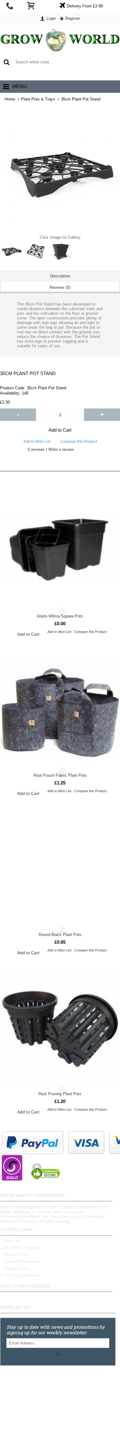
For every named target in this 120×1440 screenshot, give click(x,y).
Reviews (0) (60, 287)
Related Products (60, 464)
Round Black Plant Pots (60, 934)
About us (12, 1240)
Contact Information (21, 1261)
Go (58, 1354)
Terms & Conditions (21, 1275)
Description (60, 276)
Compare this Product (79, 441)
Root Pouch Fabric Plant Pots (60, 775)
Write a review (61, 449)
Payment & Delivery (21, 1247)
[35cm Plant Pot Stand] (11, 251)
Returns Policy (17, 1268)
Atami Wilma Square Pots (60, 616)
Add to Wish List (36, 441)
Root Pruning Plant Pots (60, 1094)
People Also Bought (60, 477)
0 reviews (36, 449)
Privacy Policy (17, 1254)
